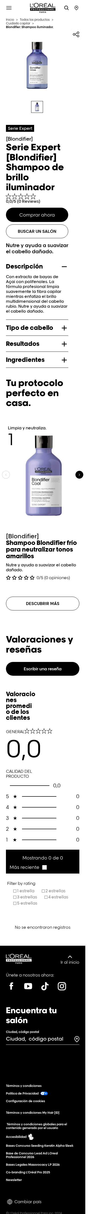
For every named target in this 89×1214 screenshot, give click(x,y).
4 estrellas (58, 896)
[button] (28, 867)
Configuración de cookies (25, 1101)
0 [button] (42, 796)
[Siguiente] (79, 475)
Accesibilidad (16, 1137)
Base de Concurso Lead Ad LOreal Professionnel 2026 (32, 1155)
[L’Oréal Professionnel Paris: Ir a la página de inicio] (43, 8)
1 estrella (25, 890)
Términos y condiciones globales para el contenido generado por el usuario (36, 1126)
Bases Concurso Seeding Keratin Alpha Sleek (39, 1145)
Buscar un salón (37, 231)
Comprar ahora (37, 215)
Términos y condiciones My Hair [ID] (33, 1112)
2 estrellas (55, 890)
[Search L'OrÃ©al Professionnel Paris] (66, 8)
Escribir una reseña (43, 668)
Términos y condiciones (24, 1086)
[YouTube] (28, 986)
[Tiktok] (45, 986)
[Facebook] (11, 986)
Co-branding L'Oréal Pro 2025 (28, 1172)
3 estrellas (27, 896)
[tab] (37, 107)
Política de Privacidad (22, 1093)
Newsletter (14, 1180)
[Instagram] (61, 986)
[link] (37, 199)
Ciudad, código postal (22, 1032)
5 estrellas (27, 903)
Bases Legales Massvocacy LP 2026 (33, 1164)
